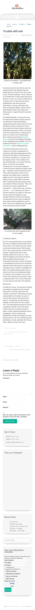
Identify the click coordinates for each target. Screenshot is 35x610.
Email (5, 402)
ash (6, 332)
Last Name (7, 565)
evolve (5, 606)
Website (5, 407)
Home (8, 24)
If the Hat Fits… (14, 522)
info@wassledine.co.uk (17, 442)
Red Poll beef (10, 579)
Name (5, 397)
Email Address (9, 560)
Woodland (22, 24)
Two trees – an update (16, 528)
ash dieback (18, 332)
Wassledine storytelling (13, 574)
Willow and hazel (11, 571)
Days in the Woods (11, 576)
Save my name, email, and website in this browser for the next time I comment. (16, 416)
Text (12, 586)
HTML (13, 583)
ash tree (25, 332)
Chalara (5, 334)
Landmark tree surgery (16, 524)
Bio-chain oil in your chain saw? (19, 526)
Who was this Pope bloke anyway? (20, 349)
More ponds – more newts (17, 531)
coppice (14, 24)
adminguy (8, 37)
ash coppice (11, 332)
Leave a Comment (26, 35)
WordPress (28, 606)
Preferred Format (9, 581)
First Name (7, 562)
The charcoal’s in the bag (12, 346)
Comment (6, 378)
